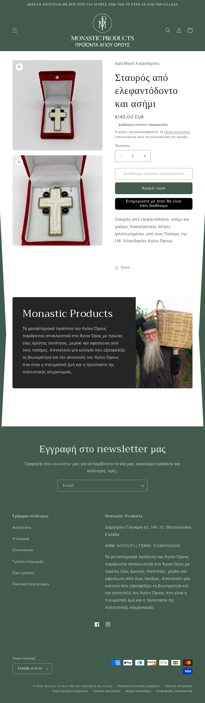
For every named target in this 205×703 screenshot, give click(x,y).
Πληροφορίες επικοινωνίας (174, 691)
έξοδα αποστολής (177, 132)
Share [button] (125, 268)
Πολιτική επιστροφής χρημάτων (139, 686)
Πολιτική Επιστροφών (30, 584)
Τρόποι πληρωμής (28, 562)
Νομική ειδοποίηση (138, 691)
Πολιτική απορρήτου (178, 686)
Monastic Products (57, 686)
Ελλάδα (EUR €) (30, 668)
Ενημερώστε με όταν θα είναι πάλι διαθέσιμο (154, 203)
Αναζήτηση (21, 528)
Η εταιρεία (20, 539)
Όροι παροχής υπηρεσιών (70, 691)
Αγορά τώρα (154, 188)
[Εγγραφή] (141, 486)
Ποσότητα (122, 146)
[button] (15, 30)
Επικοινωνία (22, 550)
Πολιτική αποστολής (106, 691)
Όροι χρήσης (23, 573)
